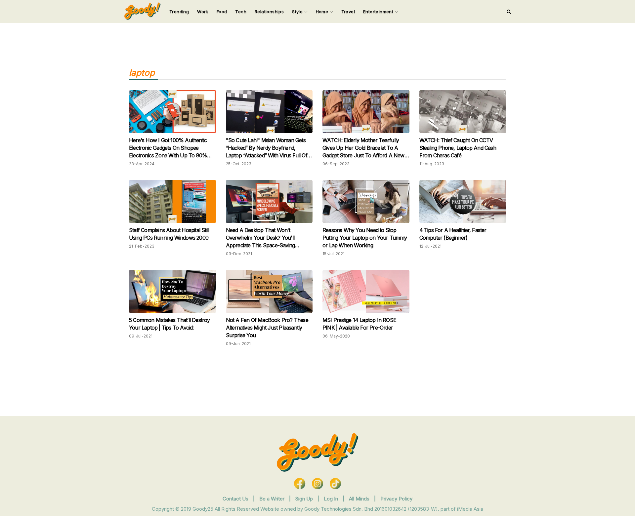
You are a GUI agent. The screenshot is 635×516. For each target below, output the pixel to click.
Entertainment (379, 11)
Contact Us (235, 499)
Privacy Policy (396, 499)
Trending (179, 11)
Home (323, 11)
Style (298, 11)
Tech (240, 11)
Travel (348, 11)
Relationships (269, 11)
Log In (331, 499)
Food (222, 11)
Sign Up (304, 499)
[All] (509, 11)
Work (202, 11)
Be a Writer (271, 499)
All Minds (360, 499)
